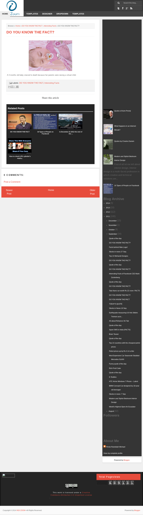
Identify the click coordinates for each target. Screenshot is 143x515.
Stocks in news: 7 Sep (117, 394)
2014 (108, 203)
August (111, 411)
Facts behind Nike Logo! (118, 247)
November (113, 225)
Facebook (123, 8)
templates (78, 14)
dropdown (62, 14)
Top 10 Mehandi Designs (118, 256)
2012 (108, 212)
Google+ (127, 8)
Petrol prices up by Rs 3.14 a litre (121, 351)
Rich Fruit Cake (115, 368)
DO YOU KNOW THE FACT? (120, 243)
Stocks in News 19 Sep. (118, 308)
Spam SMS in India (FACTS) (119, 330)
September (113, 234)
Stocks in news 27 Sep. (118, 252)
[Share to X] (14, 86)
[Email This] (9, 86)
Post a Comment (12, 182)
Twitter (118, 8)
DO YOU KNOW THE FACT (32, 26)
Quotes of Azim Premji (122, 111)
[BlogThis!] (12, 86)
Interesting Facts (50, 26)
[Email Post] (10, 83)
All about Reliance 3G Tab (119, 321)
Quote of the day (115, 238)
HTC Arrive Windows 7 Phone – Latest (123, 381)
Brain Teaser (114, 334)
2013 (108, 208)
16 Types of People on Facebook (126, 186)
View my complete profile (112, 453)
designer (47, 14)
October (112, 230)
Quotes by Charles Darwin (124, 141)
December (113, 221)
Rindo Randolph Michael (115, 447)
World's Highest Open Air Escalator (122, 407)
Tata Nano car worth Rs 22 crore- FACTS (124, 291)
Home (5, 14)
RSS (131, 8)
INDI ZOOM (21, 510)
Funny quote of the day (117, 364)
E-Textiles (112, 377)
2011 (108, 216)
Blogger (17, 14)
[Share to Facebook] (17, 86)
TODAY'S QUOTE (115, 304)
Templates (32, 14)
